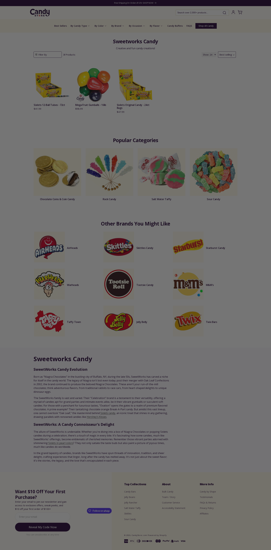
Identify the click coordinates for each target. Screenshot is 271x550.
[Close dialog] (167, 242)
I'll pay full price (135, 305)
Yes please (135, 297)
